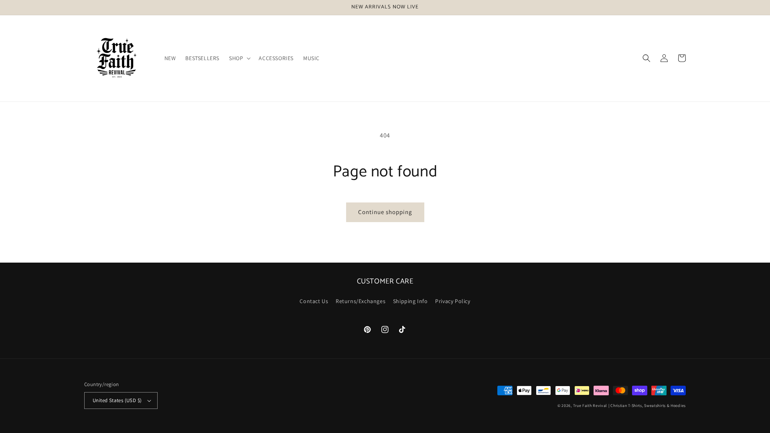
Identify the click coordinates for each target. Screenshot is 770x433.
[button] (239, 58)
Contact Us (314, 301)
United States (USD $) (117, 400)
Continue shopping (385, 212)
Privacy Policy (452, 301)
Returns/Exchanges (360, 301)
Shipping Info (410, 301)
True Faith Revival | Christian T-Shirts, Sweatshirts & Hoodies (629, 405)
